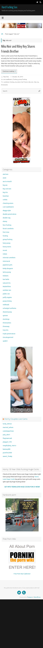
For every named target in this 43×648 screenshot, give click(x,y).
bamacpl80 (6, 449)
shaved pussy (7, 312)
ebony (5, 221)
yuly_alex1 (6, 435)
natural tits (6, 283)
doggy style (7, 210)
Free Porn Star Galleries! (22, 574)
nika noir (30, 82)
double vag (6, 218)
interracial (6, 261)
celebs (5, 200)
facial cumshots (8, 229)
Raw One (6, 77)
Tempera (29, 597)
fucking (15, 79)
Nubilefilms (7, 286)
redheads (6, 305)
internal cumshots (9, 258)
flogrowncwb (7, 438)
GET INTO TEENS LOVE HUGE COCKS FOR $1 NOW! (22, 487)
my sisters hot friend (21, 82)
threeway (6, 326)
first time (6, 232)
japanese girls (7, 265)
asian (4, 178)
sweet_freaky (7, 456)
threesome (4, 85)
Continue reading (8, 71)
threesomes (7, 323)
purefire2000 (7, 453)
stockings (6, 319)
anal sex (5, 174)
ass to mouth (7, 181)
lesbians (5, 276)
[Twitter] (37, 2)
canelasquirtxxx (8, 431)
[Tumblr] (40, 2)
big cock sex (7, 189)
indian (5, 254)
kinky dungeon (8, 268)
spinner (5, 316)
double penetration (9, 214)
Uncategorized (8, 337)
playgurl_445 (7, 442)
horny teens (7, 247)
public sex (6, 294)
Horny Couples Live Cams (16, 419)
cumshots (6, 82)
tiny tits (5, 330)
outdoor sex (7, 290)
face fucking (7, 225)
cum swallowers (7, 79)
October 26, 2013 (17, 77)
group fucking (22, 79)
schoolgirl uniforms (9, 308)
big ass (5, 185)
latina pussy (7, 272)
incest (5, 250)
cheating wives (8, 203)
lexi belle (6, 279)
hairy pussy (6, 243)
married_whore (8, 427)
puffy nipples (7, 297)
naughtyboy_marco (9, 446)
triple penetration (9, 334)
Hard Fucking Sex (9, 7)
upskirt (5, 341)
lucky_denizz (7, 424)
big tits (5, 192)
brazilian (6, 196)
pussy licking (7, 301)
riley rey (36, 82)
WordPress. (37, 597)
